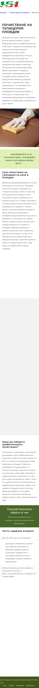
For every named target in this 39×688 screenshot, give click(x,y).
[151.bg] (15, 4)
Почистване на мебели (19, 12)
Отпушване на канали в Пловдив (16, 666)
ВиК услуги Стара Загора (13, 620)
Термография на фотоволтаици (15, 663)
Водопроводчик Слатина (13, 656)
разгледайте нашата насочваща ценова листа (20, 160)
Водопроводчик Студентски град (16, 659)
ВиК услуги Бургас (11, 609)
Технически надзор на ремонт (15, 592)
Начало (3, 12)
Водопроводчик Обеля (12, 642)
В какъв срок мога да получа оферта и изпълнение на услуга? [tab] (17, 569)
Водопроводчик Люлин (12, 639)
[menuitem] (5, 685)
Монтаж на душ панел (12, 599)
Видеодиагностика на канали (14, 595)
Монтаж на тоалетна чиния (14, 606)
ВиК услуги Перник (11, 613)
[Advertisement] (19, 271)
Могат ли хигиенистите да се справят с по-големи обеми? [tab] (19, 575)
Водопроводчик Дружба (13, 635)
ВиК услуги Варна (11, 623)
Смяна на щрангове (11, 602)
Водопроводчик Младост (13, 645)
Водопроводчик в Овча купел (15, 652)
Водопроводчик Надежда (13, 649)
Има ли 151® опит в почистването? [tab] (16, 538)
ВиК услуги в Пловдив (12, 616)
